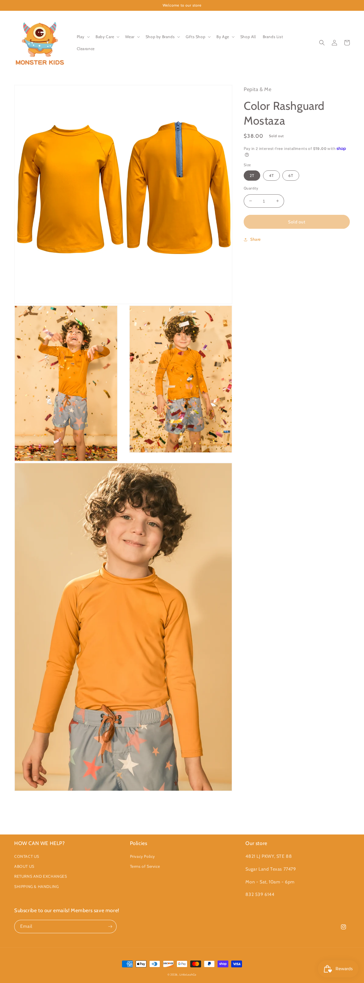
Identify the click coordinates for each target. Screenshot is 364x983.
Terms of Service (145, 866)
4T (271, 175)
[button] (82, 37)
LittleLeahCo (188, 974)
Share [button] (255, 239)
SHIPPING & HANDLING (36, 886)
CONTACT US (26, 856)
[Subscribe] (110, 926)
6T (290, 175)
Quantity (251, 188)
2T (252, 175)
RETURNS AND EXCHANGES (40, 876)
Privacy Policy (142, 856)
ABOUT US (24, 866)
